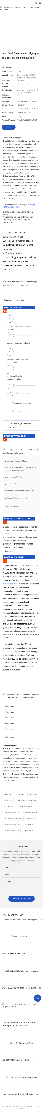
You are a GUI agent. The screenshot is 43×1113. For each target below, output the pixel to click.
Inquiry (8, 127)
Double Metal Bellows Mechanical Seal (20, 1094)
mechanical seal (29, 830)
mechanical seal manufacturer (26, 800)
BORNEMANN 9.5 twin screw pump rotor (21, 988)
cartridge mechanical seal (12, 824)
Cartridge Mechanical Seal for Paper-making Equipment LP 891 (19, 1024)
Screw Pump (8, 794)
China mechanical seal (11, 830)
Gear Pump (20, 794)
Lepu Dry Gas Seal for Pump (15, 1060)
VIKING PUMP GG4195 (13, 953)
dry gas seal (8, 800)
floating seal (32, 920)
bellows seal (31, 818)
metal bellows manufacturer (13, 818)
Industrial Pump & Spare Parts (14, 920)
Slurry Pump (33, 794)
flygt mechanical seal (25, 806)
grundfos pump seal (31, 812)
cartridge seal (29, 824)
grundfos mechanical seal (12, 812)
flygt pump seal (8, 806)
